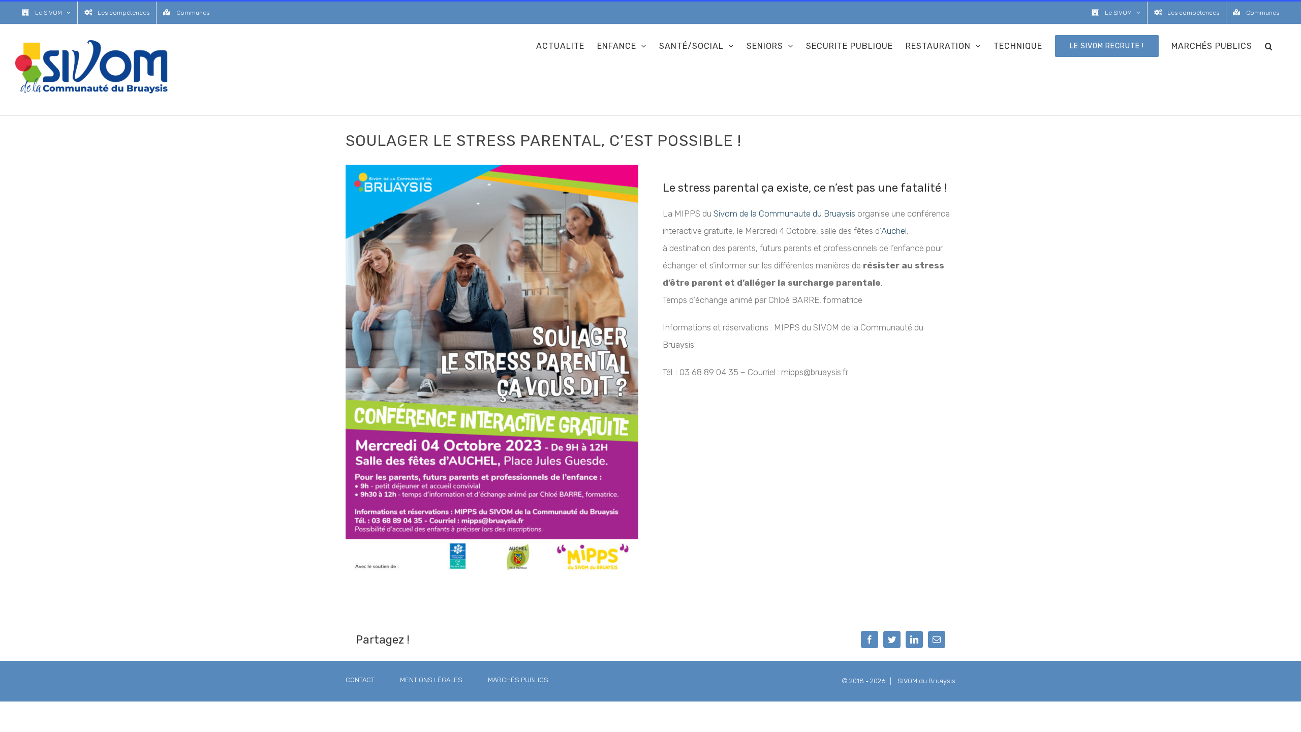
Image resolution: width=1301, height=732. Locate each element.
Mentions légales (431, 680)
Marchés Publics (518, 680)
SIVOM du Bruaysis (926, 681)
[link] (784, 213)
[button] (1269, 45)
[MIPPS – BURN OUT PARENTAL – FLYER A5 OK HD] (492, 169)
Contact (360, 680)
